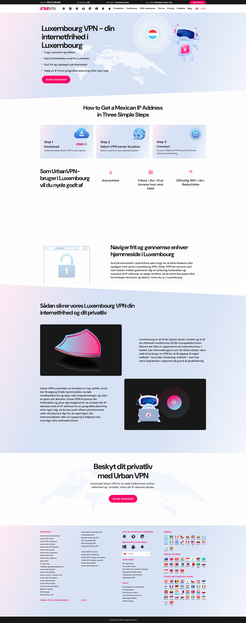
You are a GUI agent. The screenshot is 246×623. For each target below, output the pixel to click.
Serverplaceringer (129, 566)
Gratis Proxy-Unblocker (49, 553)
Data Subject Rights (129, 598)
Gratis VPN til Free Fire (89, 552)
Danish (130, 554)
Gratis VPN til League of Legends (93, 557)
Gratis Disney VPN (46, 595)
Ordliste (181, 8)
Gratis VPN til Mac (46, 555)
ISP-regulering (127, 564)
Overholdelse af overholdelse (133, 587)
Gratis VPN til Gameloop (90, 555)
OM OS (125, 583)
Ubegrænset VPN (128, 578)
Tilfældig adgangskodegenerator (52, 567)
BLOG (83, 600)
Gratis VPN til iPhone (47, 544)
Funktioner (131, 8)
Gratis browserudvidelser (49, 586)
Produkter (119, 8)
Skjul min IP (44, 561)
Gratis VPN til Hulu (46, 539)
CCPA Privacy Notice (130, 593)
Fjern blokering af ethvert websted (135, 569)
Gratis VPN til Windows (48, 558)
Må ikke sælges (128, 601)
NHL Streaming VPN (88, 543)
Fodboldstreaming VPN (89, 546)
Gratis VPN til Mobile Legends (92, 560)
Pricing (170, 8)
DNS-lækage (44, 592)
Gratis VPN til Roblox (47, 572)
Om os (161, 8)
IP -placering (45, 564)
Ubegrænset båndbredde (131, 572)
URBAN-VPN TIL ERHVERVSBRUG (54, 600)
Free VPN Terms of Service (132, 595)
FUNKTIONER (128, 560)
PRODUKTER (45, 532)
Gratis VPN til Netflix (47, 581)
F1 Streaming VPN (87, 535)
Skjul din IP (197, 2)
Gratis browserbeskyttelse (50, 536)
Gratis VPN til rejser (47, 550)
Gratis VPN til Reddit (47, 570)
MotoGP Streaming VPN (89, 538)
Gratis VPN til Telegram (48, 541)
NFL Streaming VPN (88, 541)
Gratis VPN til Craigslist (48, 578)
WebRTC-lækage (46, 589)
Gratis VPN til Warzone (89, 566)
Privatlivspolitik (128, 590)
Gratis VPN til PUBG (88, 563)
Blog (190, 8)
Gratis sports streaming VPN (91, 532)
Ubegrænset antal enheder (132, 575)
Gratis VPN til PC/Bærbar (49, 547)
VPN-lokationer (148, 8)
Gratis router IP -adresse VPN (51, 575)
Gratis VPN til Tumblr (47, 583)
